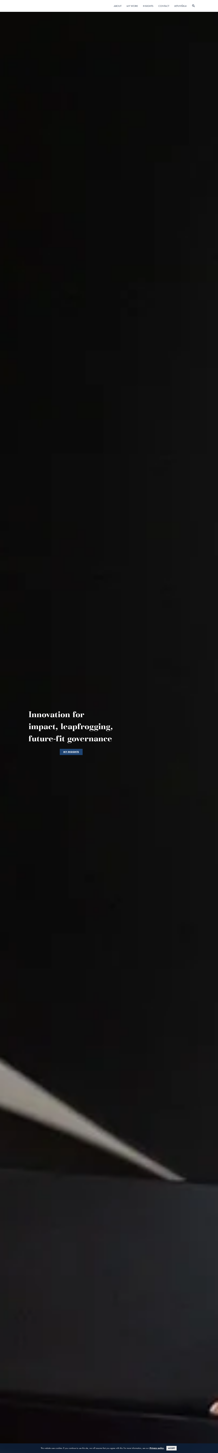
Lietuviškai (180, 6)
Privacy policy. (156, 1448)
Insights (148, 6)
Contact (163, 6)
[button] (71, 752)
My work (132, 6)
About (117, 6)
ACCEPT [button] (171, 1448)
